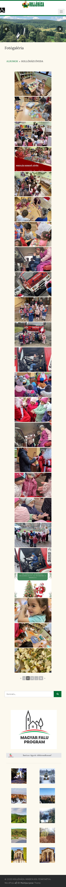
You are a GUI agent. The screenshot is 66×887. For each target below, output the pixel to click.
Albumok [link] (12, 61)
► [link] (45, 678)
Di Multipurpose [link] (25, 882)
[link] (2, 10)
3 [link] (32, 678)
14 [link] (41, 678)
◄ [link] (20, 678)
